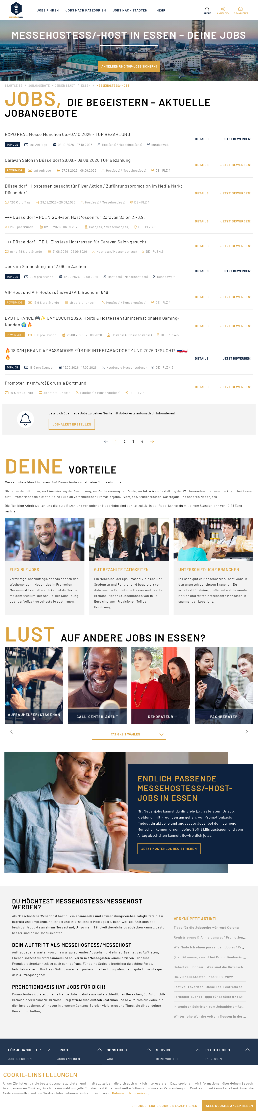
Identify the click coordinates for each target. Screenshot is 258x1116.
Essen (86, 85)
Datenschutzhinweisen (130, 1093)
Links (62, 1050)
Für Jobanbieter (24, 1050)
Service (164, 1050)
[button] (207, 10)
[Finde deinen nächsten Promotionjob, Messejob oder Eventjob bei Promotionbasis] (16, 10)
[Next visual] (246, 731)
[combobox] (129, 734)
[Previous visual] (11, 731)
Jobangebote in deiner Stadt (51, 85)
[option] (129, 139)
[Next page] (152, 441)
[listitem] (30, 1059)
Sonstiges (117, 1050)
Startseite (13, 85)
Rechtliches (217, 1050)
